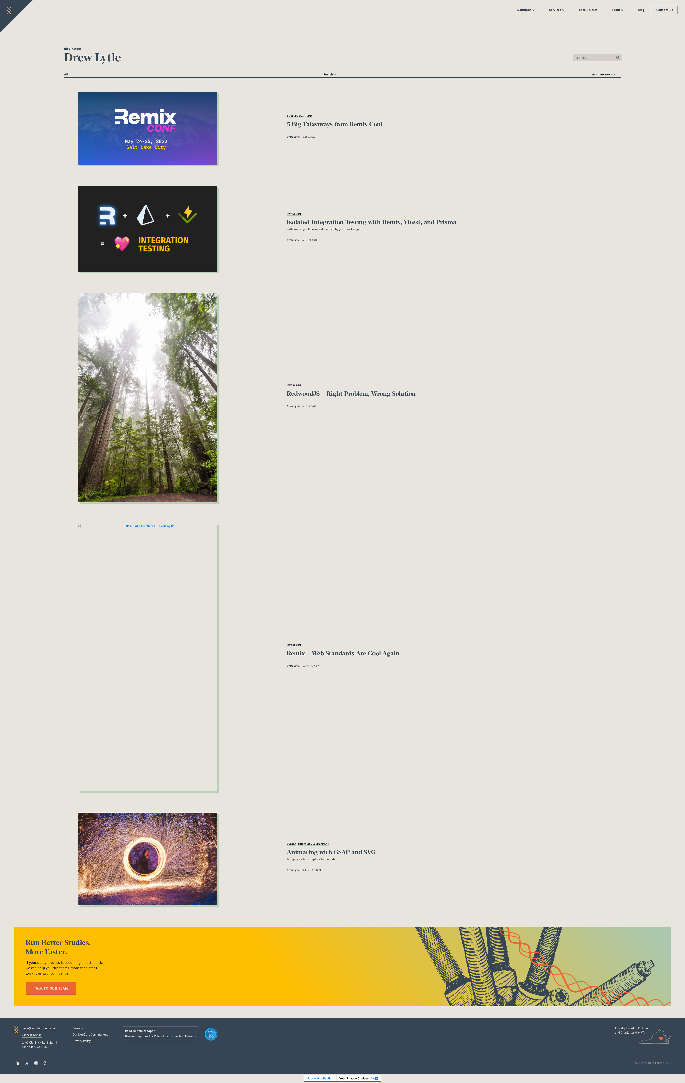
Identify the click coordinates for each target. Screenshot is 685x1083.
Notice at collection (320, 1078)
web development (316, 843)
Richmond (644, 1028)
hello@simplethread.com (39, 1028)
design (291, 843)
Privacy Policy (82, 1041)
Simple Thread (9, 9)
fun (300, 843)
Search (618, 57)
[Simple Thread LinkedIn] (17, 1063)
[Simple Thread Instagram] (36, 1063)
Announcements (603, 74)
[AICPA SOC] (211, 1034)
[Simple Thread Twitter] (27, 1063)
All (66, 74)
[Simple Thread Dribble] (45, 1063)
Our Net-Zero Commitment (90, 1034)
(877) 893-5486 (32, 1035)
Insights (330, 74)
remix (309, 116)
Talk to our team (51, 988)
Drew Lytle (293, 136)
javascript (294, 213)
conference (295, 116)
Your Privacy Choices (354, 1078)
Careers (78, 1028)
